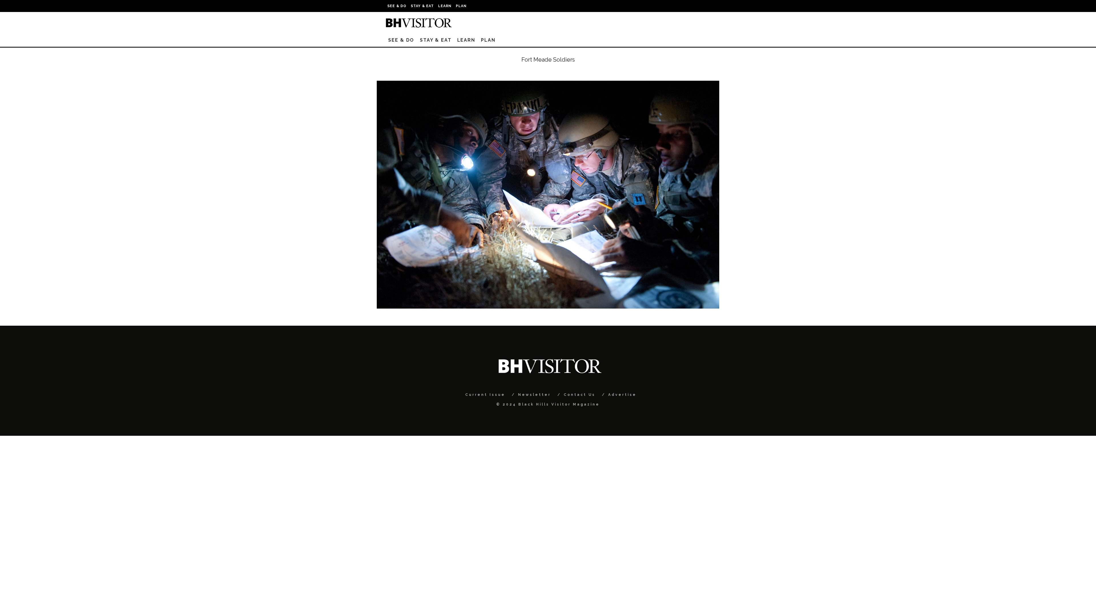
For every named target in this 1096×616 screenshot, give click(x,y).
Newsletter (534, 395)
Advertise (622, 395)
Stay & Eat (422, 6)
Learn (445, 6)
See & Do (397, 6)
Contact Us (579, 395)
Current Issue (485, 395)
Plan (461, 6)
